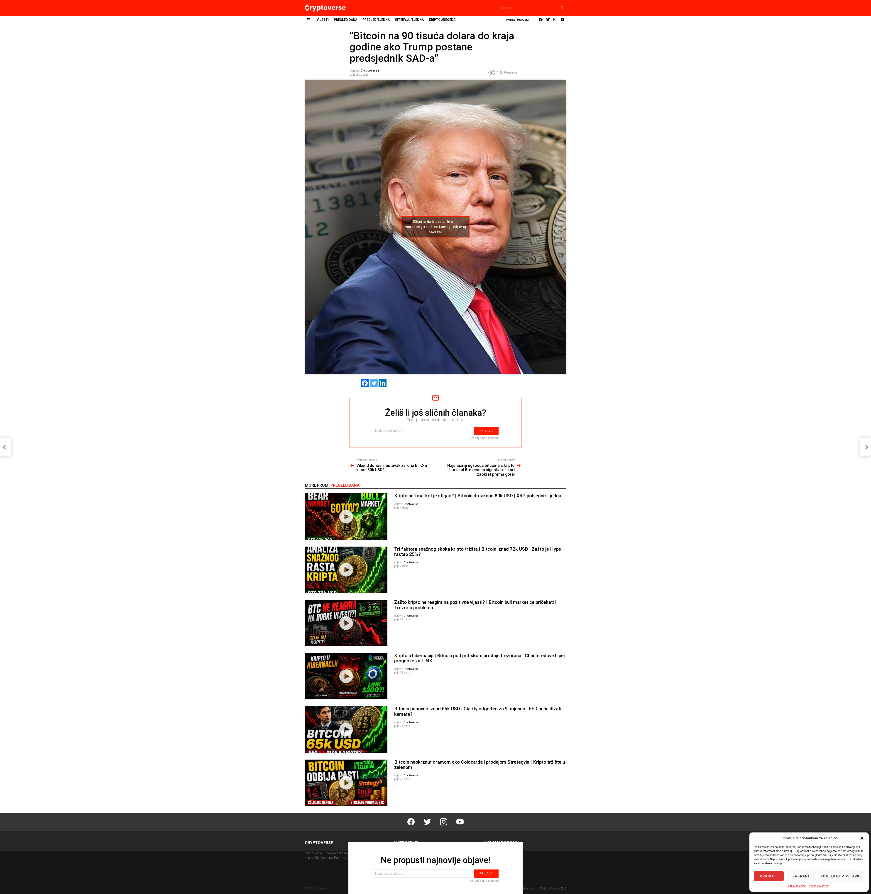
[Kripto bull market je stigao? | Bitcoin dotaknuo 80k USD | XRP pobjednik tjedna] (346, 516)
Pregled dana (345, 20)
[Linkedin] (383, 383)
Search (561, 9)
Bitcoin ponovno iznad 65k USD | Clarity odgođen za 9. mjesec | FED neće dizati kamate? (477, 711)
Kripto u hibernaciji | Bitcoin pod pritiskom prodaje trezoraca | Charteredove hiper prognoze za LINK (479, 658)
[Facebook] (365, 383)
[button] (862, 838)
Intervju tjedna (409, 20)
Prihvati (769, 876)
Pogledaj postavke (841, 876)
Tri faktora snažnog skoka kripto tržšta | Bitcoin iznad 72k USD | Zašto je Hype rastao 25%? (477, 551)
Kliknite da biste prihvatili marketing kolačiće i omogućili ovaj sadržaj (435, 227)
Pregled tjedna (376, 20)
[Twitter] (374, 383)
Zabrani (800, 876)
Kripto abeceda (442, 20)
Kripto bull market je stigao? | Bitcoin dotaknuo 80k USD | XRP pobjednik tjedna (477, 495)
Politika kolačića (796, 886)
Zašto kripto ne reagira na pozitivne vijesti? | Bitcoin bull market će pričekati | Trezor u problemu (475, 604)
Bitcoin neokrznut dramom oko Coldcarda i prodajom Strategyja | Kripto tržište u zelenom (479, 764)
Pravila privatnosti (819, 886)
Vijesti (323, 20)
